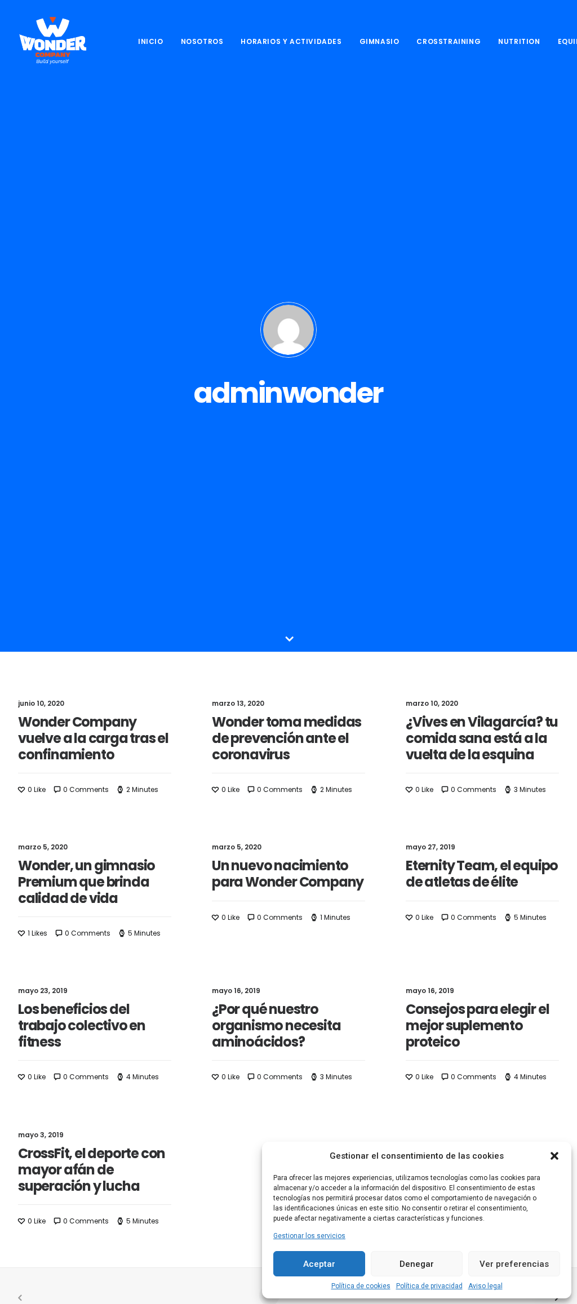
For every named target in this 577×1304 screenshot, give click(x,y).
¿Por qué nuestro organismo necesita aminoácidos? (276, 1025)
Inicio (150, 41)
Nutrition (519, 41)
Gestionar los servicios (309, 1236)
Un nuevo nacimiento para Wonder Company (287, 873)
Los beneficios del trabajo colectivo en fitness (81, 1025)
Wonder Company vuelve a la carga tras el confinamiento (93, 738)
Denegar (417, 1264)
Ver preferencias (514, 1264)
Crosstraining (448, 41)
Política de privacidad (429, 1286)
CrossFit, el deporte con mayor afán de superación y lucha (91, 1169)
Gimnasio (379, 41)
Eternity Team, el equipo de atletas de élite (482, 873)
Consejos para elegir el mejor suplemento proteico (477, 1025)
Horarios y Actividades (291, 41)
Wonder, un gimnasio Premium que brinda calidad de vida (86, 881)
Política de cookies (360, 1286)
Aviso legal (485, 1286)
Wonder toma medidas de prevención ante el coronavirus (286, 738)
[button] (554, 1155)
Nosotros (202, 41)
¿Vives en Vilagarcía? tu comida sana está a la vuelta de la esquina (482, 738)
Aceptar (319, 1264)
